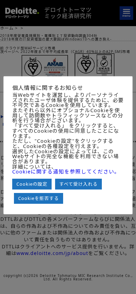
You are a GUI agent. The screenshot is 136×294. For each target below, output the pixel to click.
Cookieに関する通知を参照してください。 (66, 171)
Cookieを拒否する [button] (38, 198)
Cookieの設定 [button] (31, 184)
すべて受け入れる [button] (78, 184)
